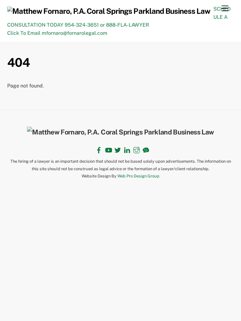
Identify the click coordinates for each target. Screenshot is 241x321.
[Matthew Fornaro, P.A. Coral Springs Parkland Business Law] (108, 11)
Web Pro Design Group (138, 176)
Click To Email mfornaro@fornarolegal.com (57, 33)
